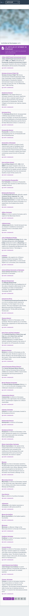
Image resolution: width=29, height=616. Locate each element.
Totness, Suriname (7, 579)
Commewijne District (8, 395)
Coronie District (6, 547)
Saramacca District (7, 430)
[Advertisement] (14, 26)
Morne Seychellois (7, 514)
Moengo (4, 462)
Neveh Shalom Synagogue (9, 382)
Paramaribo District (7, 130)
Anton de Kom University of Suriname (13, 270)
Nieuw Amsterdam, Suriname (10, 444)
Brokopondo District (8, 420)
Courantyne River (7, 298)
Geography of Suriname (8, 143)
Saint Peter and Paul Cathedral (10, 332)
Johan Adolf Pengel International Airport (14, 57)
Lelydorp (4, 255)
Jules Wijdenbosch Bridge (9, 237)
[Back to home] (2, 2)
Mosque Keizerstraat (8, 281)
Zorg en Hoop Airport (8, 162)
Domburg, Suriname (7, 536)
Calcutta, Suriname (7, 409)
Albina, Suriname (7, 212)
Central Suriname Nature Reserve (11, 366)
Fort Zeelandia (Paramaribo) (10, 180)
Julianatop (5, 503)
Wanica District (6, 318)
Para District (5, 494)
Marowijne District (7, 480)
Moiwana (4, 525)
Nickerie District (6, 350)
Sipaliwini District (7, 93)
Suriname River (6, 112)
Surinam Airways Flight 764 (10, 73)
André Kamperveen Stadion (10, 565)
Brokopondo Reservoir (8, 193)
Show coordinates (7, 68)
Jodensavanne (6, 223)
